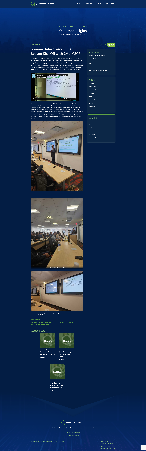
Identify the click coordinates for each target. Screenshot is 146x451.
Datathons (91, 121)
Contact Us (92, 427)
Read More (42, 357)
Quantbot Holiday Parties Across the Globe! (99, 58)
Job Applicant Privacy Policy (108, 448)
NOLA (90, 124)
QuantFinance (92, 131)
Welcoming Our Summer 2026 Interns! (97, 55)
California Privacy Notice (107, 443)
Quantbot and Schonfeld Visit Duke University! (99, 70)
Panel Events (92, 127)
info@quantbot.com (74, 432)
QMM (66, 427)
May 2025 (91, 103)
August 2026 (91, 83)
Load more (93, 110)
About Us (54, 427)
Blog (77, 427)
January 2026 (92, 86)
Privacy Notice (104, 441)
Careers (84, 427)
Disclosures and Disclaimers (108, 445)
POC (60, 427)
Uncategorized (92, 137)
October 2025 (92, 90)
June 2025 (91, 100)
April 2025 (91, 106)
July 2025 (91, 96)
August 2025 (91, 93)
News (71, 427)
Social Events (92, 134)
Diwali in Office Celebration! (95, 67)
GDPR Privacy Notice (106, 447)
